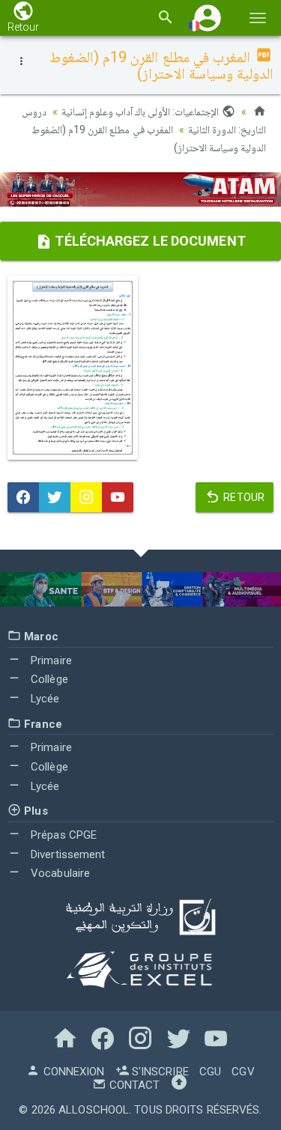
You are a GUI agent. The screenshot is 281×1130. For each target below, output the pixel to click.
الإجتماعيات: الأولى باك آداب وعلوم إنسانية (141, 112)
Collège (48, 679)
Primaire (50, 660)
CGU (210, 1071)
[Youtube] (117, 497)
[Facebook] (23, 497)
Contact (133, 1085)
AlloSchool (93, 1110)
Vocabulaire (59, 873)
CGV (243, 1071)
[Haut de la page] (179, 1085)
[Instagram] (86, 497)
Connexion (72, 1071)
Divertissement (67, 854)
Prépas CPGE (62, 835)
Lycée (44, 698)
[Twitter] (54, 497)
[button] (207, 17)
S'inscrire (159, 1071)
